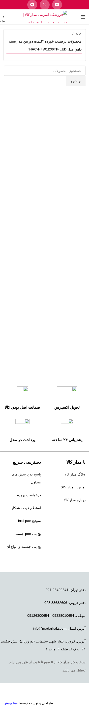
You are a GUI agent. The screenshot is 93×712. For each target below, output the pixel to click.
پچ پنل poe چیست (27, 534)
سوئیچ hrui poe (29, 521)
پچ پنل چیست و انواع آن (23, 546)
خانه (78, 33)
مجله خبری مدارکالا (71, 513)
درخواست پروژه (29, 495)
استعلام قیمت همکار (26, 508)
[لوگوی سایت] (45, 17)
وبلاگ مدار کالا (75, 474)
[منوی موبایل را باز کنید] (83, 17)
